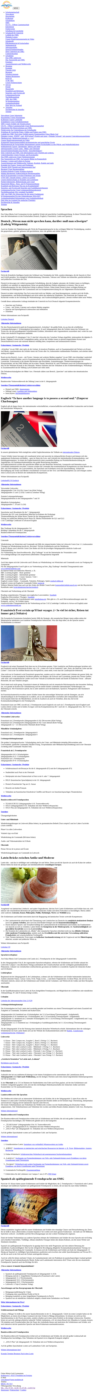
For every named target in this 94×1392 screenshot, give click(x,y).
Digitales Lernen (12, 37)
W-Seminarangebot (12, 101)
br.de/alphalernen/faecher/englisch (26, 587)
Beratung (9, 66)
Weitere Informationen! (9, 1111)
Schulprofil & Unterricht (14, 33)
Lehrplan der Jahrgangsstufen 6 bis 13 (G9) (16, 1001)
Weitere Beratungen (13, 76)
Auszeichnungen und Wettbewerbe (18, 64)
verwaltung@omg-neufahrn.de (12, 1380)
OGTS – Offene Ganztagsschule (17, 25)
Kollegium (9, 18)
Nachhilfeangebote (12, 97)
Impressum (5, 1390)
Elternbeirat (10, 27)
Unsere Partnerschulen (14, 83)
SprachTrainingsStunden (14, 49)
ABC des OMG (11, 99)
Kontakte (9, 68)
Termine (8, 112)
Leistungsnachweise (13, 95)
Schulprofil (10, 41)
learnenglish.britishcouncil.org (66, 585)
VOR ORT (10, 81)
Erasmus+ (9, 62)
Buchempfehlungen (22, 393)
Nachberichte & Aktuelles (15, 110)
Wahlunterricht (11, 45)
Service (8, 85)
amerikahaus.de (40, 599)
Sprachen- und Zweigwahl (15, 93)
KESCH (9, 78)
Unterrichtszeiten (12, 54)
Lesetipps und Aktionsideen (27, 391)
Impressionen (24, 389)
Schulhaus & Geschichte (14, 31)
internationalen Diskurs (71, 452)
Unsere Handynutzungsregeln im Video (20, 39)
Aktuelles (9, 107)
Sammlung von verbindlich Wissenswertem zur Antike (43, 1144)
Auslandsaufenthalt (12, 103)
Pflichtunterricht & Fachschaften (17, 43)
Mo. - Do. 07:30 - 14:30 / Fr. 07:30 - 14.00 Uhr (18, 1388)
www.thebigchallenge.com (10, 569)
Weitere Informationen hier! (11, 1350)
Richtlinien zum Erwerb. (10, 1063)
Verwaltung (10, 14)
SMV (8, 23)
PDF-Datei (52, 1174)
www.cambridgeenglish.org (11, 605)
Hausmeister (10, 16)
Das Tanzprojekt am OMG (15, 60)
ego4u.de (41, 583)
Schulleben (10, 56)
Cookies (23, 1390)
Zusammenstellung (33, 1170)
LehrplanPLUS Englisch (10, 480)
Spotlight (53, 595)
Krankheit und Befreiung (15, 91)
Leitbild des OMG (12, 35)
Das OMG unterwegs (13, 58)
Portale (8, 87)
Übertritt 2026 (11, 70)
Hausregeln (10, 89)
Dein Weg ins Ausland (14, 105)
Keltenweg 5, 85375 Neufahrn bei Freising (16, 1375)
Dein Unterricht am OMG (15, 52)
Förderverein (10, 29)
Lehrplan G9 (5, 947)
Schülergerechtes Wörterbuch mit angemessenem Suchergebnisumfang (46, 1154)
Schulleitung (10, 21)
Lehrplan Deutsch (7, 319)
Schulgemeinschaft (12, 12)
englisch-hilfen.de (56, 581)
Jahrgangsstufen (11, 47)
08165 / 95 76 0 (6, 1384)
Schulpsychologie (12, 74)
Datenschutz (14, 1390)
